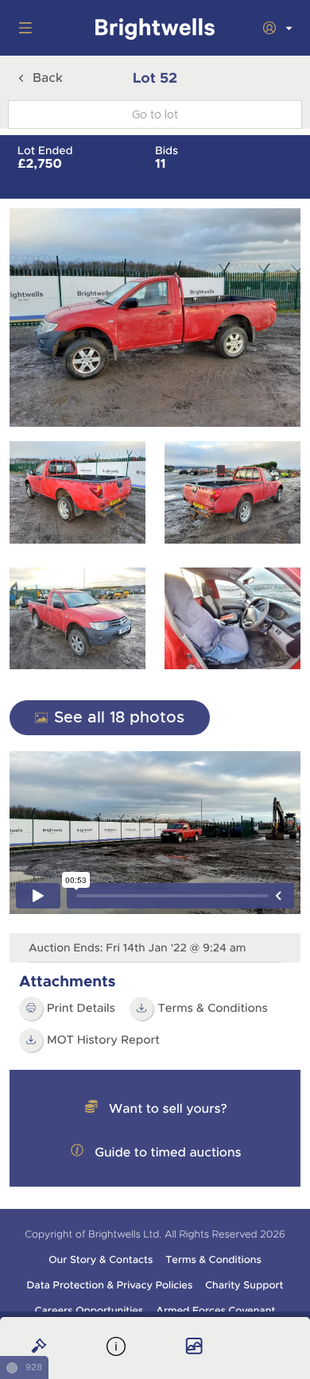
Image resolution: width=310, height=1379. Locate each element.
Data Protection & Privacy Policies (110, 1285)
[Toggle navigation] (22, 28)
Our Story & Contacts (100, 1259)
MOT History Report (103, 1040)
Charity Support (244, 1285)
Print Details (81, 1008)
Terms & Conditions (212, 1008)
